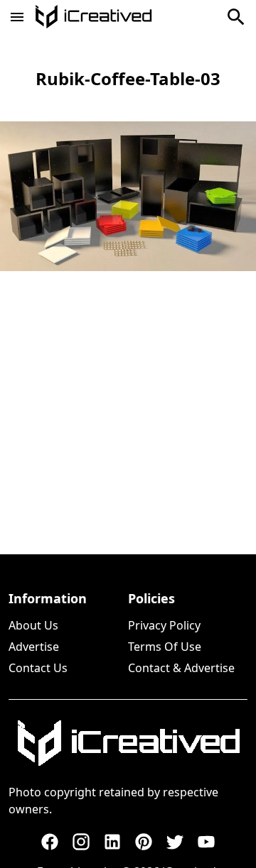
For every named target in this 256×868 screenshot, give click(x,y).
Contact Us (38, 668)
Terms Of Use (164, 646)
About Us (33, 625)
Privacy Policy (164, 625)
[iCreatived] (128, 743)
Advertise (34, 646)
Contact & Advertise (181, 668)
